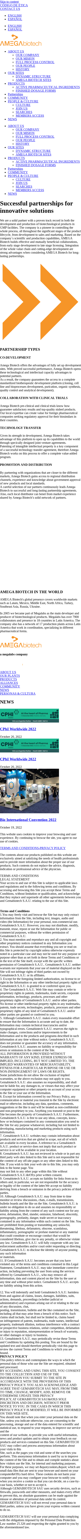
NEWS (12, 119)
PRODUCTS (16, 83)
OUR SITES (16, 72)
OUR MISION (25, 58)
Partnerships (15, 94)
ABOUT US (16, 51)
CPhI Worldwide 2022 (18, 729)
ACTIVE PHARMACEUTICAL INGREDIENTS (48, 87)
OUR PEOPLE (25, 65)
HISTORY (22, 69)
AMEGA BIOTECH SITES (33, 80)
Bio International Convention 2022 (28, 820)
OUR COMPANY (27, 55)
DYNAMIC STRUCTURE (33, 76)
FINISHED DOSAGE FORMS (36, 90)
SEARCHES (24, 112)
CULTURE (23, 105)
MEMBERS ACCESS (30, 115)
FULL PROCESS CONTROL (35, 62)
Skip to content (9, 1)
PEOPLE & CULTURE (23, 101)
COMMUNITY (18, 97)
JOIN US (22, 108)
